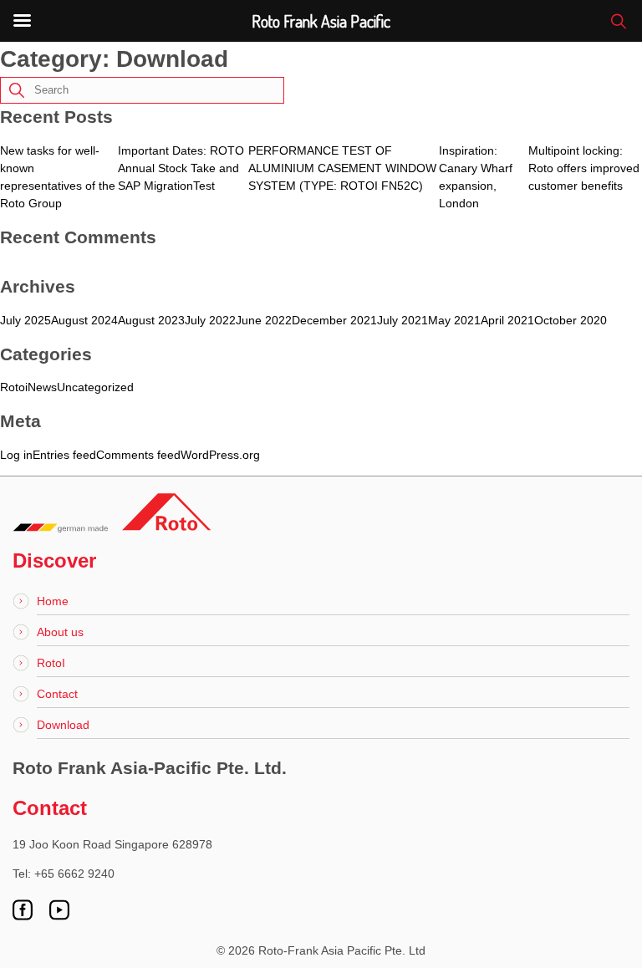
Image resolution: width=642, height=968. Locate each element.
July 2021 (402, 320)
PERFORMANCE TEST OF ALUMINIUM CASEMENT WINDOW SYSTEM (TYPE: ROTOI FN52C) (342, 168)
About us (60, 632)
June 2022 (264, 320)
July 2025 (25, 320)
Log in (16, 454)
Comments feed (138, 454)
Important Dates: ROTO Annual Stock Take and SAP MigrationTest (181, 168)
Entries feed (64, 454)
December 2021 (334, 320)
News (42, 387)
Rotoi (14, 387)
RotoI (51, 663)
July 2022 (210, 320)
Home (53, 601)
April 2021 (507, 320)
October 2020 (570, 320)
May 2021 (454, 320)
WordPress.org (220, 454)
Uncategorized (95, 387)
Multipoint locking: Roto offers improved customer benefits (583, 168)
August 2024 (84, 320)
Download (63, 724)
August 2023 (151, 320)
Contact (57, 694)
